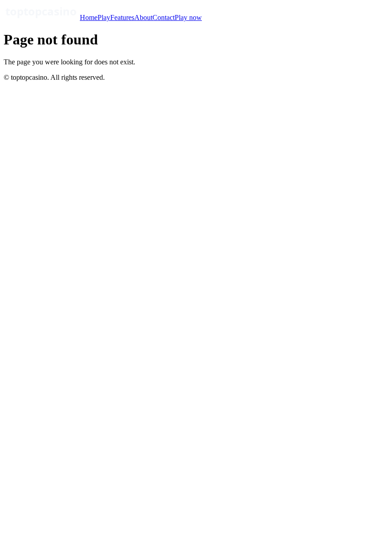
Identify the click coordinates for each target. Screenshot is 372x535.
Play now (188, 17)
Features (122, 17)
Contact (163, 17)
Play (104, 17)
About (143, 17)
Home (89, 17)
